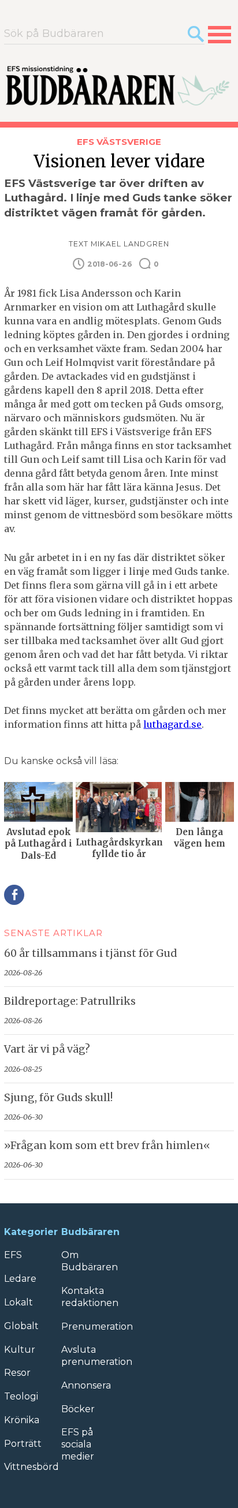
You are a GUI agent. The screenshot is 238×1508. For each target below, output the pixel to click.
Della (14, 895)
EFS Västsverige (119, 141)
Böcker (78, 1409)
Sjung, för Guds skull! (58, 1097)
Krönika (21, 1420)
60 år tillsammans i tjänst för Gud (90, 953)
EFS (13, 1254)
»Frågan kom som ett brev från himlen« (107, 1145)
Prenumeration (97, 1326)
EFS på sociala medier (77, 1444)
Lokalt (18, 1302)
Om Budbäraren (89, 1261)
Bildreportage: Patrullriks (70, 1001)
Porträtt (23, 1443)
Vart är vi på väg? (47, 1049)
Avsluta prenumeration (96, 1355)
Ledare (20, 1278)
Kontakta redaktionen (89, 1296)
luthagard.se (172, 724)
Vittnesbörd (31, 1466)
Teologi (21, 1396)
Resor (17, 1372)
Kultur (19, 1349)
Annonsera (86, 1385)
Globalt (21, 1325)
